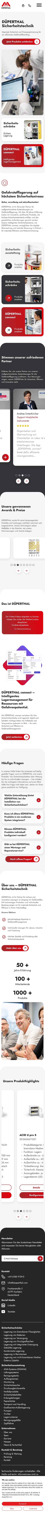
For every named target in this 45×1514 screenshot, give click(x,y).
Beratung (8, 1457)
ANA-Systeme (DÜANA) (15, 1369)
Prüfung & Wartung (13, 1453)
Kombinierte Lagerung (14, 1351)
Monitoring (9, 1382)
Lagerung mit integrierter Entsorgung (21, 1344)
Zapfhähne (9, 1423)
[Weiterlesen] (39, 461)
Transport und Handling (15, 1404)
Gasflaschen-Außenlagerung (17, 1407)
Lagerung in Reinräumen (15, 1354)
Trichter (7, 1414)
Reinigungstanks (11, 1375)
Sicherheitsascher (12, 1385)
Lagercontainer (11, 1417)
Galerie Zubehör (11, 1360)
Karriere (7, 1438)
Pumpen (7, 1410)
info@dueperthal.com (18, 1282)
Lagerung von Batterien (14, 1335)
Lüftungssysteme (11, 1372)
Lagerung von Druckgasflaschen (19, 1341)
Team (6, 1435)
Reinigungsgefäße (12, 1420)
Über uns (8, 1432)
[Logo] (6, 5)
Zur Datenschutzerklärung (22, 629)
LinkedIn (11, 1305)
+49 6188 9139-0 (16, 1276)
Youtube (11, 1311)
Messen (7, 1441)
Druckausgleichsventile (14, 1388)
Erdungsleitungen (12, 1398)
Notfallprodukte (11, 1391)
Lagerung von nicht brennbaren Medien (22, 1357)
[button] (33, 5)
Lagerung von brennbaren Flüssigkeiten (22, 1331)
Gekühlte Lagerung (12, 1347)
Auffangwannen (11, 1378)
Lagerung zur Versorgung (16, 1338)
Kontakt (7, 1460)
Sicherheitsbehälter (13, 1394)
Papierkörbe (9, 1401)
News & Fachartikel (13, 1445)
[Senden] (40, 1258)
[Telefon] (29, 5)
